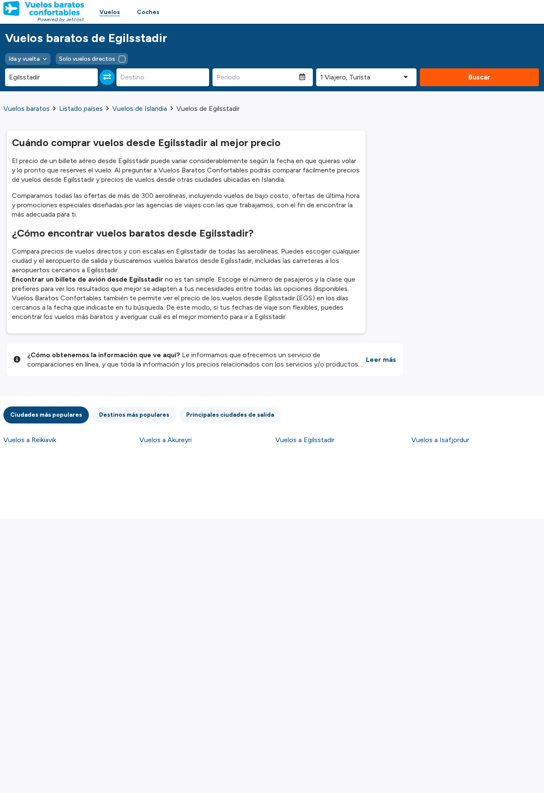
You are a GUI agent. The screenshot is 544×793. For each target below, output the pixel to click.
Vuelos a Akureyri (165, 440)
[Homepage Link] (43, 8)
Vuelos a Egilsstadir (304, 440)
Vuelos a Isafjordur (440, 440)
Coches (148, 12)
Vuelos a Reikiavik (29, 440)
